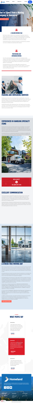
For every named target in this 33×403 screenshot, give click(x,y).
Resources (19, 1)
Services (7, 1)
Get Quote (30, 2)
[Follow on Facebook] (5, 387)
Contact (25, 1)
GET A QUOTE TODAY (6, 301)
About (13, 1)
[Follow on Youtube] (11, 387)
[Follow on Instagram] (8, 387)
